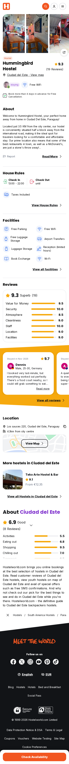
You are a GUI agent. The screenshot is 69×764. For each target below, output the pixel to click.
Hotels (32, 687)
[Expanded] (8, 615)
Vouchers (23, 738)
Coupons (9, 738)
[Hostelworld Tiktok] (56, 662)
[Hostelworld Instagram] (30, 662)
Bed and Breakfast (49, 687)
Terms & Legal (53, 730)
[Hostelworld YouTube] (39, 662)
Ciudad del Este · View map (25, 75)
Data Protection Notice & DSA (24, 730)
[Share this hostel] (64, 52)
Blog (10, 687)
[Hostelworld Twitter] (22, 662)
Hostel (7, 58)
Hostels (20, 687)
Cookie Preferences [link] (34, 746)
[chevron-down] (31, 525)
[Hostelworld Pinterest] (47, 662)
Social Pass (34, 695)
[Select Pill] (45, 6)
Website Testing (41, 738)
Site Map (59, 738)
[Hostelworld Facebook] (13, 662)
